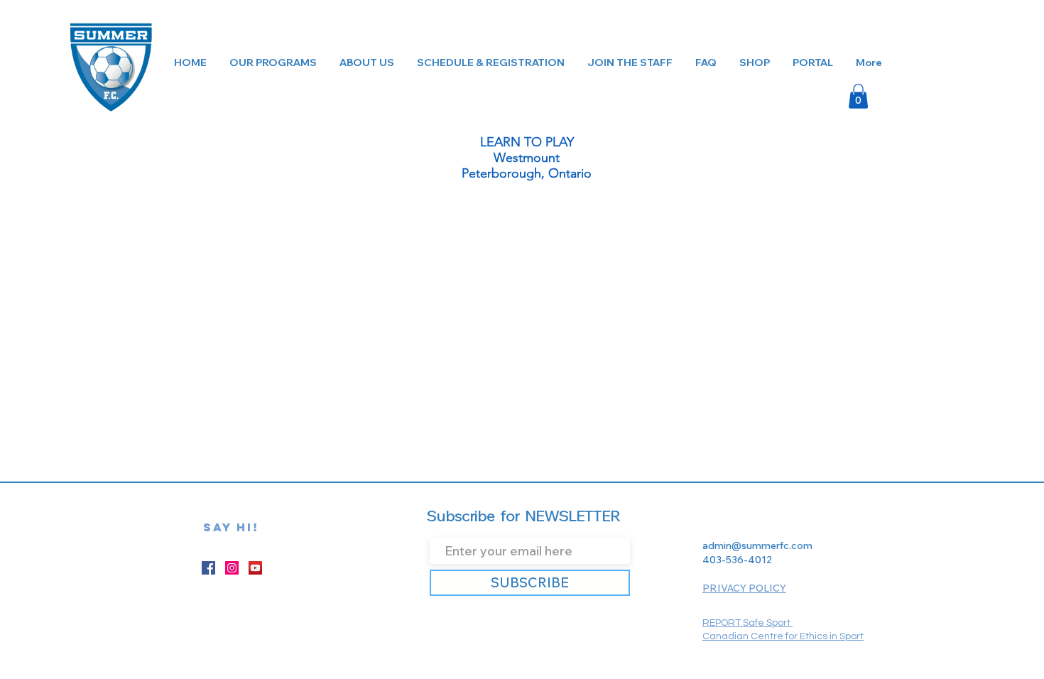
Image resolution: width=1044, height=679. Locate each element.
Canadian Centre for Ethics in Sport (783, 636)
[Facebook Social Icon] (208, 568)
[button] (858, 96)
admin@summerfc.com (757, 545)
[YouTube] (255, 568)
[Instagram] (232, 568)
